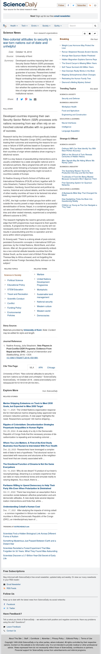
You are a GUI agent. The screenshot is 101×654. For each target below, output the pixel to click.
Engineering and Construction (74, 114)
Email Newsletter (14, 584)
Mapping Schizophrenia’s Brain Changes (79, 74)
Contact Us (11, 630)
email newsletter (62, 15)
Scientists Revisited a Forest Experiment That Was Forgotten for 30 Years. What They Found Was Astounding (30, 550)
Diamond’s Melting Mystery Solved (76, 82)
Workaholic (42, 289)
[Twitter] (21, 99)
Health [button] (13, 25)
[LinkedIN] (30, 99)
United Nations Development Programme (44, 281)
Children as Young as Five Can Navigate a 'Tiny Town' (79, 206)
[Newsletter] (95, 5)
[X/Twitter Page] (73, 5)
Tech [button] (24, 25)
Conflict (10, 303)
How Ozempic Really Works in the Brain (78, 70)
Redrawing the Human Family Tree (76, 78)
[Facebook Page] (68, 5)
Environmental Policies (14, 314)
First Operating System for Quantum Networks (77, 183)
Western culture (44, 306)
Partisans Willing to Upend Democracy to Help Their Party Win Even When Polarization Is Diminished (29, 487)
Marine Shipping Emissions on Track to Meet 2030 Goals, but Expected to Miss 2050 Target (28, 405)
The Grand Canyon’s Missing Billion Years (79, 63)
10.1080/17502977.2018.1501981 (22, 357)
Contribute (35, 638)
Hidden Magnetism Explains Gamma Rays (79, 59)
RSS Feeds (11, 588)
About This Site (15, 638)
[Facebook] (17, 99)
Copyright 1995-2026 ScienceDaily (19, 642)
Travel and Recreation (17, 294)
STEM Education (15, 289)
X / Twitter (11, 608)
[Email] (35, 99)
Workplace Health (69, 106)
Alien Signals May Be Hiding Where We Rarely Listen (78, 161)
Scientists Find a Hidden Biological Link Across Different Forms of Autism (29, 535)
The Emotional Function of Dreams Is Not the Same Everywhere (28, 465)
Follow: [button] (61, 5)
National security (45, 301)
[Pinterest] (26, 99)
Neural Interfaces (69, 123)
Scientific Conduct (15, 298)
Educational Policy (16, 284)
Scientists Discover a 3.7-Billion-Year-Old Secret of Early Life (29, 557)
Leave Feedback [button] (14, 626)
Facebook (11, 604)
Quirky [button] (57, 25)
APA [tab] (41, 367)
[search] (95, 25)
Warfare (40, 274)
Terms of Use (86, 638)
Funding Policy (14, 307)
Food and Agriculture (70, 110)
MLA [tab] (32, 367)
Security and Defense (71, 98)
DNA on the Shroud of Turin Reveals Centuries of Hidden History (77, 155)
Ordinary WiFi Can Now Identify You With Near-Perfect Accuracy (79, 149)
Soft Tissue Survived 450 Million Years (78, 67)
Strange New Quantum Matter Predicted (78, 55)
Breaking (64, 38)
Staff (26, 638)
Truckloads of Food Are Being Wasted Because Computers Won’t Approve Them (79, 177)
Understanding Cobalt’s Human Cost (21, 506)
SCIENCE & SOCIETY (68, 94)
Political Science (15, 280)
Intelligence (66, 126)
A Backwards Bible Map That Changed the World (79, 194)
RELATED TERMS (40, 269)
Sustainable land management (45, 296)
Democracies (43, 315)
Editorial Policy (72, 638)
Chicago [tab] (51, 367)
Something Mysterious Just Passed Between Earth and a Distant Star (29, 542)
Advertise (46, 638)
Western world (43, 310)
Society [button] (45, 25)
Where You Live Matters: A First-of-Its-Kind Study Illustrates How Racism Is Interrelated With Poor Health (30, 444)
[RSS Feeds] (90, 5)
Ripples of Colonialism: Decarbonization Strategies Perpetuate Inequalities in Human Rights (28, 426)
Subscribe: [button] (81, 5)
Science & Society (12, 274)
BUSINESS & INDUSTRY (69, 102)
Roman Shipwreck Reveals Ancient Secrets (80, 51)
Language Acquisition (71, 131)
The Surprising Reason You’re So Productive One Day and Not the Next (77, 171)
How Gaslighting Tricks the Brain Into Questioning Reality (77, 200)
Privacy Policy (58, 638)
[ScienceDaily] (20, 4)
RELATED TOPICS (11, 269)
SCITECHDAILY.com (21, 526)
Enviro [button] (34, 25)
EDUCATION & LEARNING (69, 119)
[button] (85, 33)
